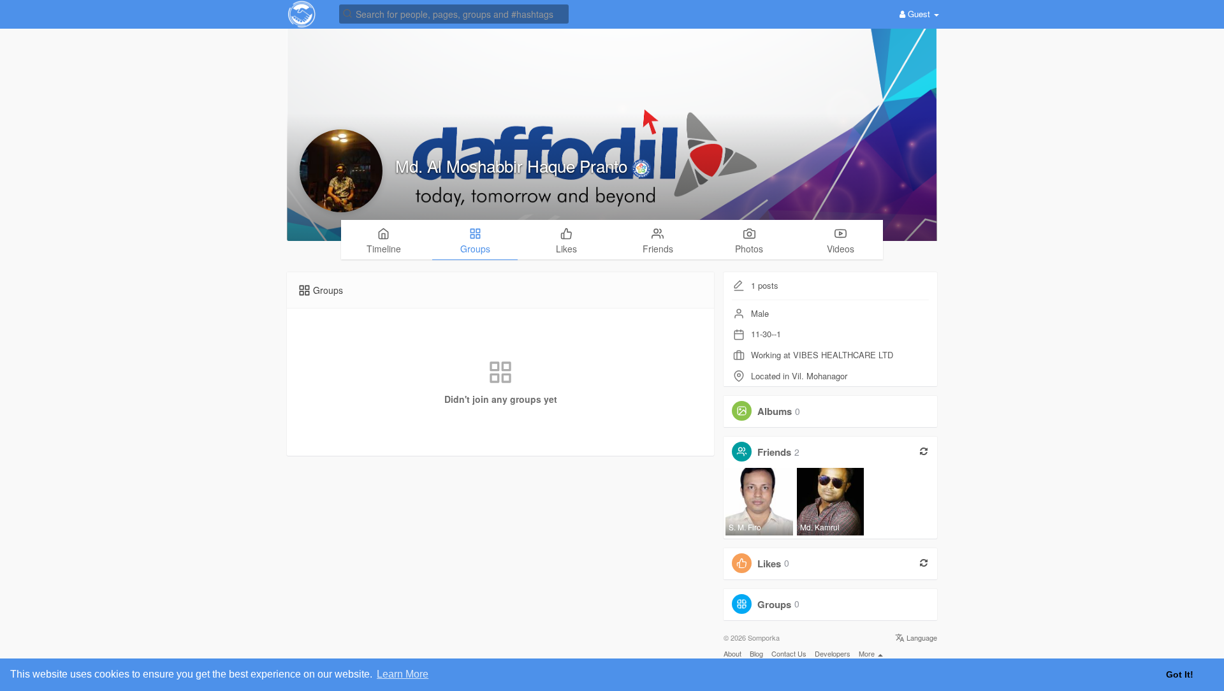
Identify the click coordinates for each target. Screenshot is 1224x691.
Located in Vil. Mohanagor (799, 376)
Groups (774, 604)
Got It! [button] (1179, 674)
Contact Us (788, 653)
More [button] (868, 653)
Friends (774, 452)
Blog (756, 653)
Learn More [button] (402, 674)
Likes (769, 563)
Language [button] (921, 637)
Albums (774, 411)
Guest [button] (919, 14)
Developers (832, 653)
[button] (454, 13)
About (732, 653)
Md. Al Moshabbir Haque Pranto (513, 165)
